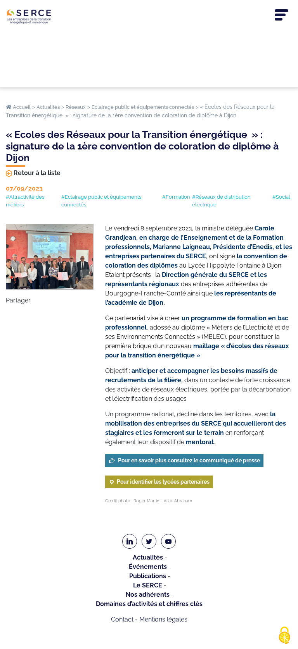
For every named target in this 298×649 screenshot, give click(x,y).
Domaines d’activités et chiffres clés (149, 604)
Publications (147, 576)
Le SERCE (147, 585)
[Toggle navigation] (281, 15)
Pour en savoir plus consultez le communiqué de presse (189, 460)
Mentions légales (163, 619)
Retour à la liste (37, 173)
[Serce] (149, 16)
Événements (148, 566)
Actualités (148, 557)
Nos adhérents (148, 594)
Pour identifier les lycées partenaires (163, 482)
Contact (122, 619)
